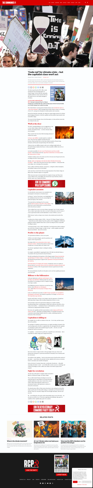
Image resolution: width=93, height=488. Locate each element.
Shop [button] (76, 2)
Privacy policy (84, 484)
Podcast (72, 2)
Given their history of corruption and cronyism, (38, 263)
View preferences (86, 481)
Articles (64, 2)
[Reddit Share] (33, 87)
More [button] (79, 2)
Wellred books (51, 479)
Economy (67, 439)
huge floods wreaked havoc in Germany (52, 152)
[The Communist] (9, 3)
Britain (35, 439)
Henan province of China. (34, 154)
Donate (52, 2)
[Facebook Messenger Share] (38, 87)
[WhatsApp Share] (36, 87)
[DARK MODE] (87, 2)
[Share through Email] (40, 87)
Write (61, 2)
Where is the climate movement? (17, 441)
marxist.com (60, 479)
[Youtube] (47, 483)
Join (49, 2)
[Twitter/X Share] (31, 87)
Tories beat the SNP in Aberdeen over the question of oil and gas (73, 442)
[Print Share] (43, 87)
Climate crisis (46, 77)
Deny (79, 481)
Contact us (22, 479)
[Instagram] (45, 483)
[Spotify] (50, 483)
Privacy (29, 479)
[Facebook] (40, 483)
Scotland (70, 439)
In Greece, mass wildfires (33, 138)
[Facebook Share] (29, 87)
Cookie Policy (79, 484)
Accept (75, 481)
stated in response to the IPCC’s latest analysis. (41, 203)
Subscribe (57, 2)
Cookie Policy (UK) (69, 479)
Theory (68, 2)
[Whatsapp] (52, 483)
